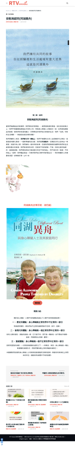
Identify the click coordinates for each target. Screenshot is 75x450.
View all (66, 386)
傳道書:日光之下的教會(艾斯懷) (15, 401)
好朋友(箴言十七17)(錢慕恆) (59, 402)
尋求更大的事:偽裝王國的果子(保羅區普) (15, 425)
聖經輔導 (43, 404)
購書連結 (37, 303)
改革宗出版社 (23, 11)
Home (8, 11)
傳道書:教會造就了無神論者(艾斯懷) (37, 424)
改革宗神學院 (53, 404)
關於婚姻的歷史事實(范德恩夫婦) (37, 401)
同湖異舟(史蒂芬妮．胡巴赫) (37, 205)
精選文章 (14, 11)
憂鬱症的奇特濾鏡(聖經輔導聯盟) (59, 425)
